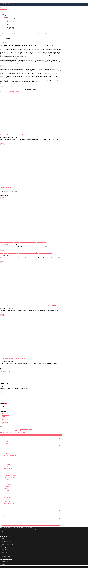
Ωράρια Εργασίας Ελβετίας (21, 432)
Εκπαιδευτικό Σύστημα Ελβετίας (12, 25)
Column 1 (6, 17)
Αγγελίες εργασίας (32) (9, 448)
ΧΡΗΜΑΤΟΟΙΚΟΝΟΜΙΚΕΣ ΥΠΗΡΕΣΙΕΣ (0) (11, 508)
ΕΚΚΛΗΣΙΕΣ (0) (7, 462)
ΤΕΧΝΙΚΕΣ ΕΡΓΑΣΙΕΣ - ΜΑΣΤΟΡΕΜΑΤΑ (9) (11, 495)
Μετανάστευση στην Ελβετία (11, 18)
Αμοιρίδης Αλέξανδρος (50, 429)
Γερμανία (5, 430)
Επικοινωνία (4, 563)
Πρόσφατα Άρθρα (5, 423)
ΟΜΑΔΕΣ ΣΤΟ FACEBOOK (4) (10, 477)
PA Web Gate (6, 566)
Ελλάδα (20, 430)
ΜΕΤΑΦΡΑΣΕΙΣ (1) (7, 470)
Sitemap (3, 553)
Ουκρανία (4, 432)
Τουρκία (17, 432)
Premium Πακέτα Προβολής (7, 541)
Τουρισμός (14, 432)
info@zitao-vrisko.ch (6, 3)
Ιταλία (45, 430)
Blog (3, 14)
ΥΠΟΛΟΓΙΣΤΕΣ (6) (7, 501)
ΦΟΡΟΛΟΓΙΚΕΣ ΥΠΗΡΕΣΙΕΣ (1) (9, 503)
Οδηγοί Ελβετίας (5, 15)
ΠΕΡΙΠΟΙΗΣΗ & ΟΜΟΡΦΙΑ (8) (9, 481)
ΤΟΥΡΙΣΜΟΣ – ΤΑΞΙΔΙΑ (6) (8, 497)
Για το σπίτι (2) (6, 457)
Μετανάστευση (5, 422)
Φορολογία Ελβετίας (10, 20)
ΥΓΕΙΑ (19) (5, 499)
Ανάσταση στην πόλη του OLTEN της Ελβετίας (12, 359)
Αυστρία (59, 429)
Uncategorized (5, 413)
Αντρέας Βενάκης (55, 429)
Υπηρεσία (6, 441)
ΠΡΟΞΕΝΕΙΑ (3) (7, 490)
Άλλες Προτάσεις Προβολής (7, 544)
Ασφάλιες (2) (6, 453)
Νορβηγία (1, 432)
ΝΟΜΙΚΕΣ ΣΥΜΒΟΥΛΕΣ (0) (8, 473)
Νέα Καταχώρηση (3, 9)
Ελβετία (8, 371)
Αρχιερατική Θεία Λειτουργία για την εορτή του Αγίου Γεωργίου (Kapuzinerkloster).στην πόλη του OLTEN (28, 306)
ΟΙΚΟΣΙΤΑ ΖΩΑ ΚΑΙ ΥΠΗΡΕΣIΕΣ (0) (10, 475)
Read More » (2, 143)
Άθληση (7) (6, 451)
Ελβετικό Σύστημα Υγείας (11, 21)
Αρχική (3, 11)
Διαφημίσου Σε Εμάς (6, 540)
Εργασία (3, 418)
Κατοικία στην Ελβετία (10, 24)
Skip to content (3, 1)
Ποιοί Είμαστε (5, 549)
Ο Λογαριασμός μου (6, 538)
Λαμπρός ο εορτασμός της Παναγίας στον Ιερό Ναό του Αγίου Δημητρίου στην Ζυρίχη (23, 242)
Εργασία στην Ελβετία (10, 27)
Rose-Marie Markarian (7, 429)
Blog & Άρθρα (4, 550)
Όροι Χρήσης (4, 555)
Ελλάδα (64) (6, 516)
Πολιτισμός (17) (7, 484)
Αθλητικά (36, 429)
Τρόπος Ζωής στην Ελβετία (11, 28)
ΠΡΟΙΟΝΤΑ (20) (6, 488)
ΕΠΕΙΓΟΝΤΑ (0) (7, 464)
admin (3, 39)
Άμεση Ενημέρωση (5, 42)
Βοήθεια (3, 564)
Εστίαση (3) (6, 466)
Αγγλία (33, 429)
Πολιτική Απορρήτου (6, 556)
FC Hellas (2, 429)
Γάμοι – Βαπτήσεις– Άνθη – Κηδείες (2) (11, 455)
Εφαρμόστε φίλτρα (31, 525)
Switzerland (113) (7, 514)
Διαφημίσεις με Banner (6, 542)
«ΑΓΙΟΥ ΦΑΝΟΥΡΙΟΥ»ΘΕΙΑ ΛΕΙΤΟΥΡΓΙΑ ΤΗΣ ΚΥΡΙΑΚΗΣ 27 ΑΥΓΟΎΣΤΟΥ (13, 188)
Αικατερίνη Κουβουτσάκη (42, 429)
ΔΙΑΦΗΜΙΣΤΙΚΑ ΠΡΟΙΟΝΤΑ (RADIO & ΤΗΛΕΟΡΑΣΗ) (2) (14, 459)
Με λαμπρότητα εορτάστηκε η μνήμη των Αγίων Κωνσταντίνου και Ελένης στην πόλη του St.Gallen (26, 253)
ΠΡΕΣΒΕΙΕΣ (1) (7, 486)
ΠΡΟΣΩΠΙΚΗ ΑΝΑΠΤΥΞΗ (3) (9, 492)
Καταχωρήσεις (5, 12)
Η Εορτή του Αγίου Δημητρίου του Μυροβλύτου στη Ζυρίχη (15, 135)
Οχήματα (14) (6, 479)
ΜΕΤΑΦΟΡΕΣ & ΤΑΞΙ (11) (8, 468)
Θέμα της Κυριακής (5, 419)
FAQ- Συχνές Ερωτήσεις (6, 561)
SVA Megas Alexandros (15, 429)
